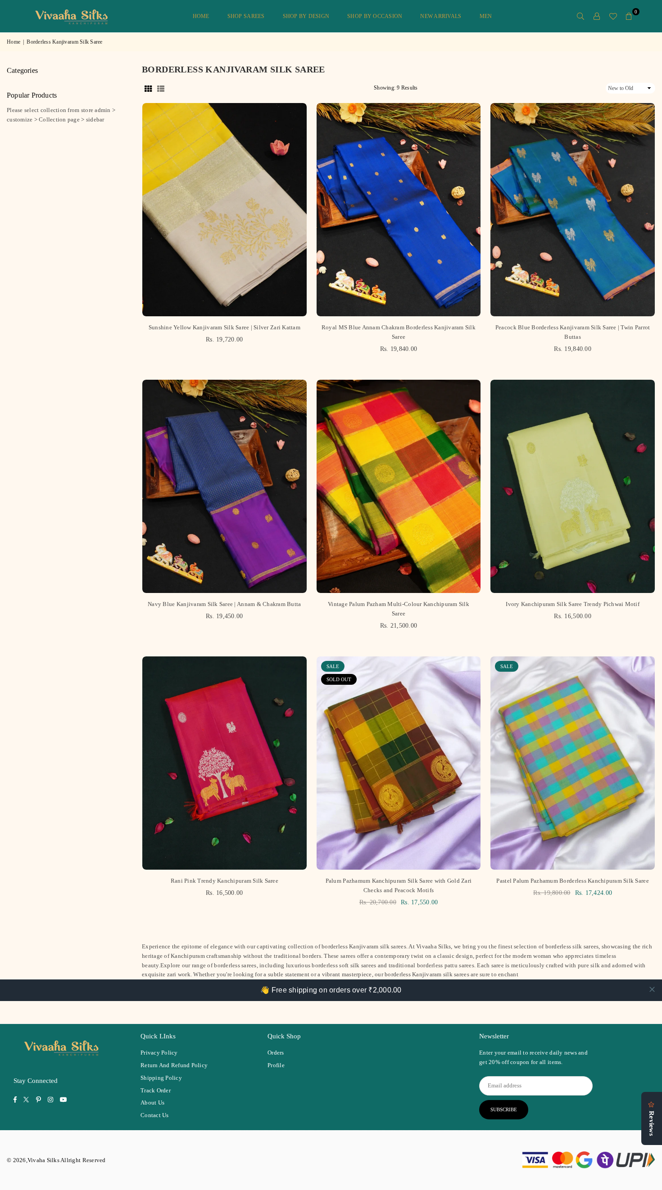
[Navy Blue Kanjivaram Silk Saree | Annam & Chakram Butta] (224, 486)
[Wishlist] (613, 16)
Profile (276, 1065)
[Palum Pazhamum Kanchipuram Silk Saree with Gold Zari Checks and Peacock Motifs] (399, 763)
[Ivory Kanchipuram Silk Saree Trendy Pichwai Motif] (572, 486)
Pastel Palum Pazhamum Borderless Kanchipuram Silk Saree (572, 880)
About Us (152, 1102)
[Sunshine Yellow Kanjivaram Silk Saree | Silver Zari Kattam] (224, 209)
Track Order (156, 1090)
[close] (652, 989)
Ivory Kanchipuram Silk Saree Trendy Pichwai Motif (572, 604)
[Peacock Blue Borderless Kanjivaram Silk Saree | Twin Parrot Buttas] (572, 209)
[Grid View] (148, 88)
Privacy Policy (159, 1052)
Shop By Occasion (374, 16)
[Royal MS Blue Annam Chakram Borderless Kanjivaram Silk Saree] (399, 209)
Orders (276, 1052)
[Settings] (597, 16)
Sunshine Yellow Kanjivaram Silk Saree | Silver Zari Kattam (224, 327)
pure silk (589, 965)
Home (201, 16)
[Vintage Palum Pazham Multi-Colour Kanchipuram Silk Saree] (399, 486)
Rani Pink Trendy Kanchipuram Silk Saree (224, 880)
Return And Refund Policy (174, 1065)
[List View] (160, 88)
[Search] (580, 16)
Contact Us (155, 1115)
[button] (629, 16)
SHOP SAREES (246, 16)
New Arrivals (440, 16)
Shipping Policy (161, 1077)
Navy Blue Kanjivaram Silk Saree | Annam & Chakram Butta (224, 604)
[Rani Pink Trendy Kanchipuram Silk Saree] (224, 763)
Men (486, 16)
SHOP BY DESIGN (306, 16)
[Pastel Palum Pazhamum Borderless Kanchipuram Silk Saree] (572, 763)
